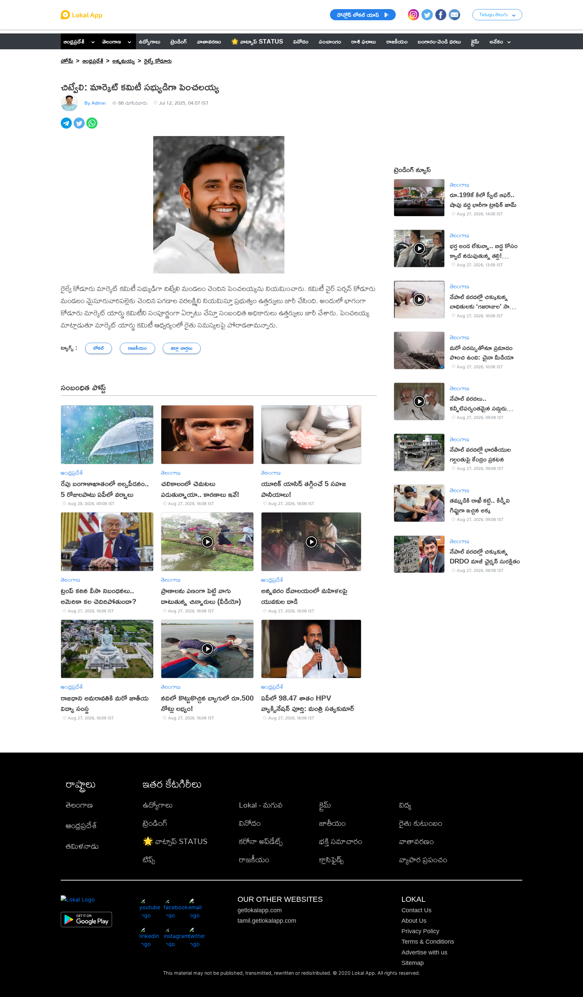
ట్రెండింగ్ (155, 823)
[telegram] (67, 126)
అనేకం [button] (496, 41)
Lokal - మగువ (261, 805)
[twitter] (80, 126)
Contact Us (416, 910)
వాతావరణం (416, 841)
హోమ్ (67, 60)
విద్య (405, 805)
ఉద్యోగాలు (158, 805)
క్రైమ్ (325, 805)
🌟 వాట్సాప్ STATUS (175, 841)
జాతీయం (332, 823)
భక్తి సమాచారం (340, 841)
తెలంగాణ (111, 41)
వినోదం (250, 823)
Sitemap (412, 963)
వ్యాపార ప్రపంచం (423, 859)
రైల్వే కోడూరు (158, 60)
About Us (413, 920)
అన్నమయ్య (123, 60)
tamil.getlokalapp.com (267, 920)
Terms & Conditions (427, 941)
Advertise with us (424, 952)
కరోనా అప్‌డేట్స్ (260, 841)
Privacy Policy (420, 931)
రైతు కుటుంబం (420, 823)
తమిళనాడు (82, 846)
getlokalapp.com (260, 910)
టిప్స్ (149, 859)
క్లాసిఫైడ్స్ (331, 859)
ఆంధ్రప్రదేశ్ (73, 41)
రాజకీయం (254, 859)
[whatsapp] (92, 126)
